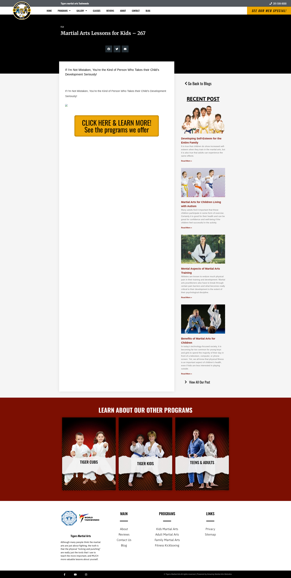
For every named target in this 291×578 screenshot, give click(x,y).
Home (49, 10)
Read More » (186, 161)
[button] (108, 49)
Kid (62, 26)
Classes (96, 10)
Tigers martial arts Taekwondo (75, 3)
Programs (63, 10)
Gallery (80, 10)
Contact (136, 10)
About (123, 10)
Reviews (110, 10)
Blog (148, 10)
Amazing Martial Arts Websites (219, 574)
